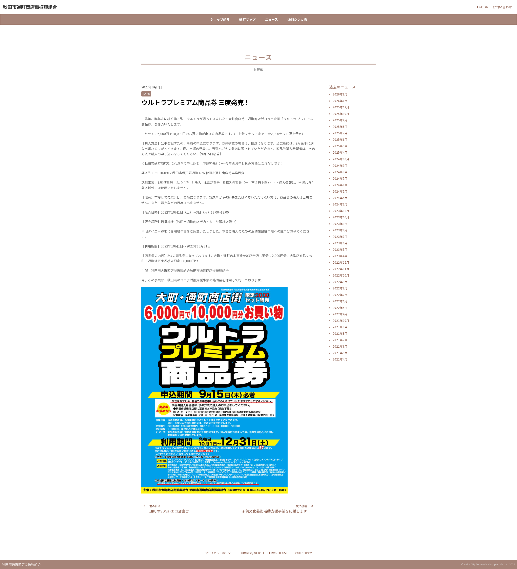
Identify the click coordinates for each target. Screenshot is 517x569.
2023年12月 (341, 211)
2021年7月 (340, 340)
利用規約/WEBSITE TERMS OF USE (264, 553)
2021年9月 (340, 327)
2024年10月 (341, 159)
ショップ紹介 (220, 19)
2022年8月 (340, 288)
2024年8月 (340, 172)
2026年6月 (340, 101)
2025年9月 (340, 120)
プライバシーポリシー (219, 553)
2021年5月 (340, 353)
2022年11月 (341, 269)
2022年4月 (340, 314)
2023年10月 (341, 217)
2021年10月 (341, 321)
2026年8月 (340, 94)
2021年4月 (340, 359)
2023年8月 (340, 230)
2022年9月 (340, 282)
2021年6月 (340, 346)
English (482, 6)
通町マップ (247, 19)
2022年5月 (340, 308)
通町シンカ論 (297, 19)
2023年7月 (340, 237)
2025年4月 (340, 152)
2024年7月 (340, 178)
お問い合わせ (502, 6)
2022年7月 (340, 295)
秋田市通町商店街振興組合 (30, 6)
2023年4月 (340, 256)
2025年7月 (340, 133)
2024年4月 (340, 198)
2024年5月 (340, 191)
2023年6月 (340, 243)
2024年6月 (340, 185)
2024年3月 (340, 204)
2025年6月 (340, 139)
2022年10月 (341, 275)
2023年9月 (340, 224)
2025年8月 (340, 127)
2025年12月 (341, 107)
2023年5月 (340, 249)
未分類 (146, 94)
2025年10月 (341, 114)
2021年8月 (340, 333)
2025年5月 (340, 146)
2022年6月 (340, 301)
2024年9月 (340, 165)
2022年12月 (341, 262)
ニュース (271, 19)
